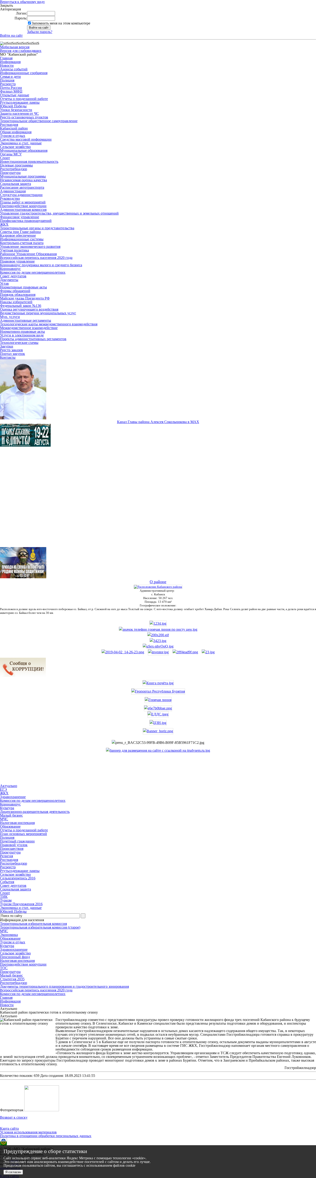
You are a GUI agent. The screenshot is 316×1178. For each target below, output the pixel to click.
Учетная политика (14, 250)
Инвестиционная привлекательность (29, 162)
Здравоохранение (14, 949)
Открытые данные (14, 95)
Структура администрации (21, 195)
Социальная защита (15, 184)
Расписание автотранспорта (22, 187)
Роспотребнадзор (13, 169)
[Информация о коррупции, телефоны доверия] (23, 676)
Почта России (11, 88)
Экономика (9, 935)
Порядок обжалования (17, 295)
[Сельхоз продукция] (208, 652)
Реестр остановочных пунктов (24, 117)
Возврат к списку (14, 1117)
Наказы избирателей (16, 302)
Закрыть (6, 5)
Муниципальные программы (23, 176)
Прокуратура (10, 173)
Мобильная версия (14, 47)
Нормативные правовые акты (23, 287)
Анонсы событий (14, 69)
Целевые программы (16, 165)
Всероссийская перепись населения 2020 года (36, 258)
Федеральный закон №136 (20, 306)
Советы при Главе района (20, 232)
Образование (10, 938)
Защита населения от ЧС (19, 113)
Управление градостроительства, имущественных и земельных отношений (59, 213)
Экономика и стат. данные (21, 143)
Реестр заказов (11, 350)
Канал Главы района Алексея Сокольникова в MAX (158, 422)
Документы (9, 280)
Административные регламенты (25, 320)
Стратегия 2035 (12, 979)
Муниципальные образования (23, 150)
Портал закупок (12, 354)
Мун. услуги (10, 317)
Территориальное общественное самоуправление (38, 121)
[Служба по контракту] (158, 501)
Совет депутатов (13, 276)
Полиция (7, 80)
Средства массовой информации (26, 139)
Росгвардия (9, 125)
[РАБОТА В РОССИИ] (158, 750)
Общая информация (15, 132)
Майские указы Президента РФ (25, 298)
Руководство (10, 198)
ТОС (4, 968)
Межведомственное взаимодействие (29, 328)
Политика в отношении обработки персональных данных (45, 1136)
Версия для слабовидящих (20, 51)
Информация (10, 62)
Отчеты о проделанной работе (24, 99)
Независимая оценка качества (23, 180)
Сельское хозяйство (15, 147)
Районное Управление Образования (28, 254)
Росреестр (8, 84)
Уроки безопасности (16, 110)
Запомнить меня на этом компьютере (61, 23)
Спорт (5, 158)
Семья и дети (10, 77)
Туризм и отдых (12, 136)
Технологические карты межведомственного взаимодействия (48, 324)
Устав (4, 283)
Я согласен (13, 1172)
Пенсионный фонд (15, 957)
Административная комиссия (23, 210)
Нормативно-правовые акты (22, 331)
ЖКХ (4, 224)
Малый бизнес (11, 975)
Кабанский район (14, 128)
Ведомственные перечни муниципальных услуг (38, 313)
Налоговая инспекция (17, 961)
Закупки (6, 346)
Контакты (7, 357)
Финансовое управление (19, 217)
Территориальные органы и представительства (37, 228)
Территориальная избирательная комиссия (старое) (40, 927)
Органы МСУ (11, 154)
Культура (7, 946)
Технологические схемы (19, 343)
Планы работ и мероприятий (23, 202)
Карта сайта (9, 1128)
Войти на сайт (11, 35)
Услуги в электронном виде (22, 335)
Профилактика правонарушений (26, 221)
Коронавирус (10, 269)
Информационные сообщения (23, 73)
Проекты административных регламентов (33, 339)
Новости (7, 65)
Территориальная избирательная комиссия (33, 924)
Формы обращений (15, 291)
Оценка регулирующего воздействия (29, 309)
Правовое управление (17, 261)
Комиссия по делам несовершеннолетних (32, 272)
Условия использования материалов (28, 1132)
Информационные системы (21, 239)
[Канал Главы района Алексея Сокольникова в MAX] (23, 418)
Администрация (13, 191)
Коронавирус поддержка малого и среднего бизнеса (41, 265)
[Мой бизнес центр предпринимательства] (158, 641)
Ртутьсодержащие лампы (20, 102)
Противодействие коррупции (23, 206)
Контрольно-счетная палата (21, 243)
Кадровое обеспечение (18, 235)
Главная (6, 58)
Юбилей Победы (13, 106)
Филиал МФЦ (11, 91)
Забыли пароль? (39, 32)
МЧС (4, 931)
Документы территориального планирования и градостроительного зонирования (64, 986)
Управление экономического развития (30, 246)
